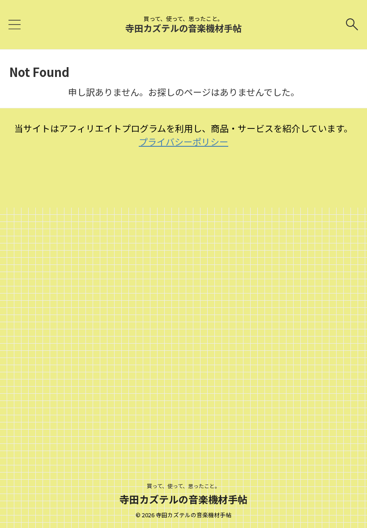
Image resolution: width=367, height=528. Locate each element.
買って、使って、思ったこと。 (183, 486)
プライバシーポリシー (183, 141)
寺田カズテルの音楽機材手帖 (183, 27)
